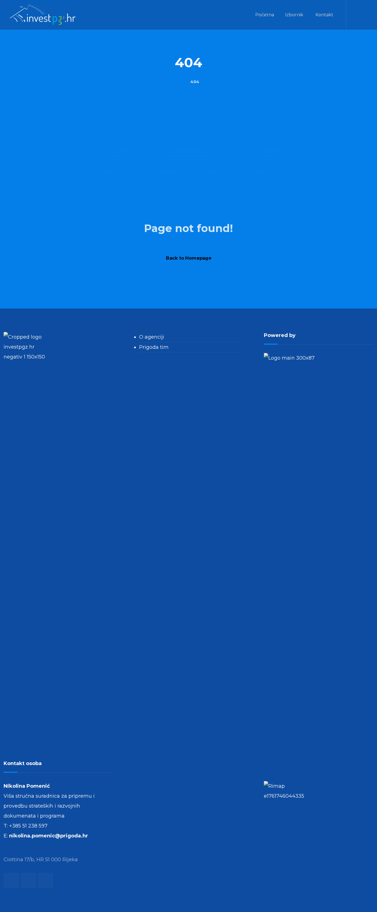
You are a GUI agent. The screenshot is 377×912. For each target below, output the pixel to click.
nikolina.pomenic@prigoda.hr (48, 836)
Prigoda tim (154, 347)
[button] (364, 15)
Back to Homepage (188, 258)
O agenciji (151, 337)
